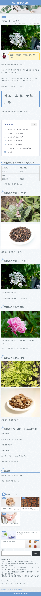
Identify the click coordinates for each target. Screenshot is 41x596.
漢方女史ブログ (21, 2)
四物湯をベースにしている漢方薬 (19, 148)
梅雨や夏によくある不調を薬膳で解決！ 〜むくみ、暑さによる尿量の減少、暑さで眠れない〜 (20, 569)
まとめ (10, 152)
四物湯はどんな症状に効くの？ (18, 130)
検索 (2, 550)
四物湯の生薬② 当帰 (15, 137)
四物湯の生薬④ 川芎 (15, 145)
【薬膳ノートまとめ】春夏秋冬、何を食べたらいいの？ (20, 576)
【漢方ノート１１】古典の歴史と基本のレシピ (17, 561)
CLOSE (34, 124)
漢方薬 (3, 17)
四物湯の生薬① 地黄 (15, 133)
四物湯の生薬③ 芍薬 (15, 141)
